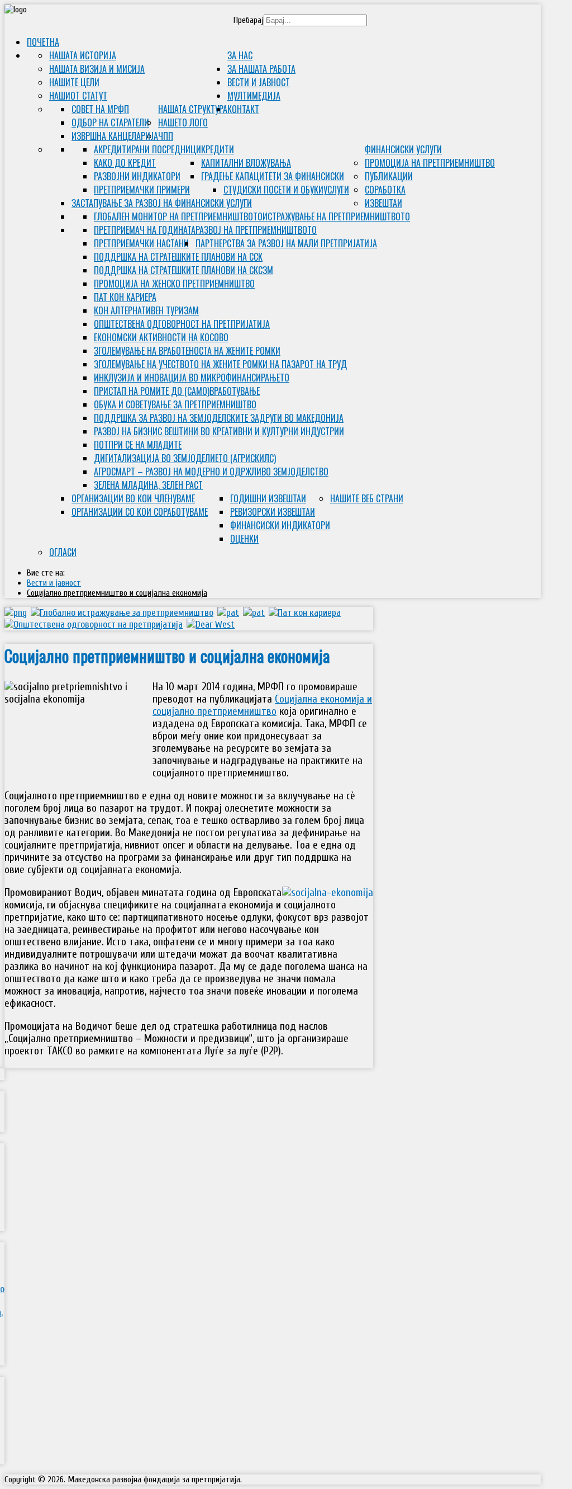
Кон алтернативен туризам (146, 310)
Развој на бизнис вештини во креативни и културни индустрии (219, 431)
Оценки (244, 538)
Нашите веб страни (366, 498)
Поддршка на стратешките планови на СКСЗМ (183, 270)
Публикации (389, 176)
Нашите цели (74, 82)
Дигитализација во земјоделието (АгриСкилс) (185, 458)
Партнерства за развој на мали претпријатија (286, 243)
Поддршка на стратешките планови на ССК (178, 256)
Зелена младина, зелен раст (148, 485)
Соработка (385, 189)
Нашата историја (82, 55)
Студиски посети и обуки (273, 189)
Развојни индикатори (137, 176)
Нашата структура (192, 109)
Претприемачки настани (141, 243)
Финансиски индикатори (280, 525)
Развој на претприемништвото (256, 230)
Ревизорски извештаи (272, 512)
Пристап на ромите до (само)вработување (177, 391)
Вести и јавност (258, 82)
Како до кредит (125, 162)
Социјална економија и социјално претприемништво (262, 705)
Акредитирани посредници (147, 149)
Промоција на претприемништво (430, 162)
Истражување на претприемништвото (336, 216)
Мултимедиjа (253, 95)
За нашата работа (261, 69)
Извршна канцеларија (115, 136)
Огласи (63, 552)
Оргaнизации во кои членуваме (133, 498)
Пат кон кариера (125, 297)
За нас (239, 55)
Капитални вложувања (246, 162)
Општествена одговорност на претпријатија (182, 324)
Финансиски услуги (403, 149)
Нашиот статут (78, 95)
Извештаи (383, 203)
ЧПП (165, 136)
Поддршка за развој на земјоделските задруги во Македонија (219, 418)
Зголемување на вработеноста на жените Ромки (187, 350)
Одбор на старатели (110, 122)
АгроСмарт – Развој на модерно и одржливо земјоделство (211, 471)
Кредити (217, 149)
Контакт (243, 109)
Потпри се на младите (138, 444)
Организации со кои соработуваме (140, 512)
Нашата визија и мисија (97, 69)
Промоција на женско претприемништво (174, 283)
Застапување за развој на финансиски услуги (162, 203)
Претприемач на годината (145, 230)
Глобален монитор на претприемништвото (178, 216)
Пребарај (248, 20)
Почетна (43, 42)
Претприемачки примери (142, 189)
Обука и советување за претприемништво (175, 404)
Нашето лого (183, 122)
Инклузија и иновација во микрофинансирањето (191, 377)
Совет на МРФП (100, 109)
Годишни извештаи (268, 498)
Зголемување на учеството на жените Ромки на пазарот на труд (220, 364)
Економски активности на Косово (161, 337)
